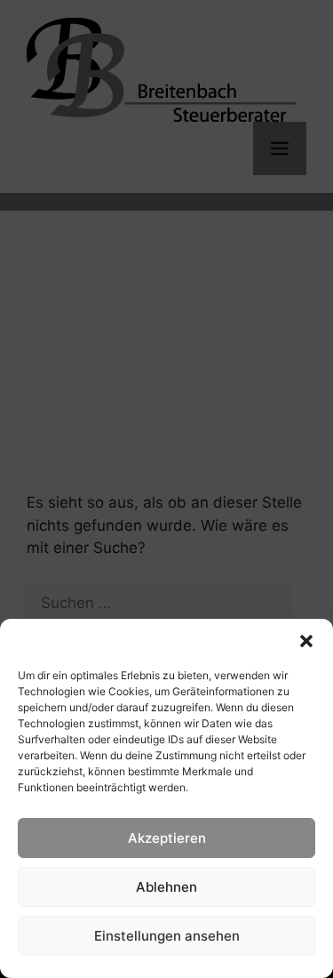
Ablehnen (166, 886)
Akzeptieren (167, 838)
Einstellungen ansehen (167, 935)
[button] (306, 641)
